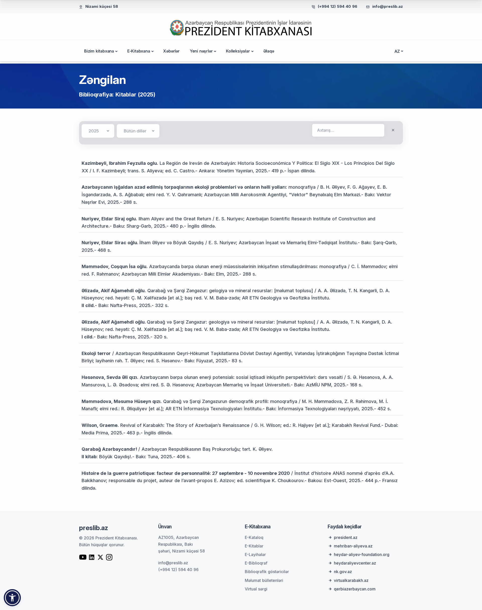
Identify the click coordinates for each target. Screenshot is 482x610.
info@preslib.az (387, 6)
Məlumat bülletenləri (264, 580)
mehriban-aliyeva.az (353, 545)
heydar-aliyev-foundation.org (361, 554)
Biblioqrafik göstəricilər (267, 571)
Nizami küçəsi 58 (101, 6)
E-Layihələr (255, 554)
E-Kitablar (254, 545)
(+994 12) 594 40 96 (337, 6)
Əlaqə (268, 51)
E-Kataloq (254, 537)
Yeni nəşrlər (201, 51)
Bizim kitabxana (99, 51)
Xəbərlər (171, 51)
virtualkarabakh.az (351, 580)
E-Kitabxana (138, 51)
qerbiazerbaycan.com (355, 588)
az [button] (397, 51)
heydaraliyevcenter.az (355, 563)
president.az (345, 537)
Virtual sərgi (256, 588)
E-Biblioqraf (256, 563)
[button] (12, 597)
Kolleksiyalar (238, 51)
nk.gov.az (343, 571)
